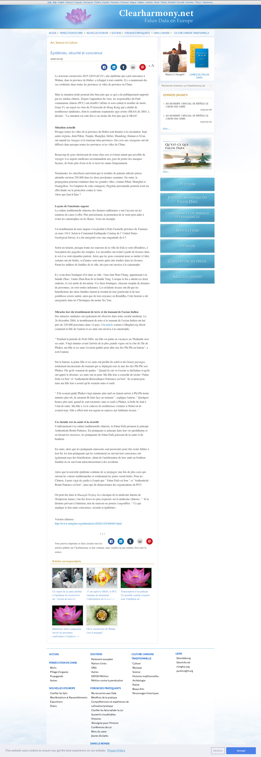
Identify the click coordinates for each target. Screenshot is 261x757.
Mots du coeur (99, 731)
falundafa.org (183, 658)
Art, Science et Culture (63, 42)
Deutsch (69, 2)
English (61, 2)
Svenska (189, 2)
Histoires (96, 718)
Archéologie (138, 680)
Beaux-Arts (138, 688)
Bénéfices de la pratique (104, 697)
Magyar (133, 2)
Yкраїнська (207, 2)
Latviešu (149, 2)
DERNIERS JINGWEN (175, 95)
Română (171, 2)
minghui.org (183, 666)
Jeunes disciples (99, 735)
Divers (53, 705)
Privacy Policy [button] (116, 750)
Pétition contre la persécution (107, 680)
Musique (137, 667)
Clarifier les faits (58, 693)
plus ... (166, 128)
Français (78, 2)
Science (136, 671)
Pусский (180, 2)
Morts (53, 667)
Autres (53, 680)
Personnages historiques (145, 693)
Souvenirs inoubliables (103, 714)
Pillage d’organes (59, 671)
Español (105, 2)
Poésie (135, 684)
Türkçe (198, 2)
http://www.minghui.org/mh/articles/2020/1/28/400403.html (88, 523)
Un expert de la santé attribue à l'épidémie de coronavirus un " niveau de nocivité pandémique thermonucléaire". (67, 599)
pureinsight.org (184, 670)
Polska (164, 2)
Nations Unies (99, 663)
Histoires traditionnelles (145, 676)
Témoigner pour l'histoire (104, 722)
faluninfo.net (183, 662)
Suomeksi (115, 2)
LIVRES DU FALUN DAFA (199, 76)
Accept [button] (241, 750)
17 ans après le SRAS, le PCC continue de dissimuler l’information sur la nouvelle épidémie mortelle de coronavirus (102, 599)
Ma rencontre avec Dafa (103, 693)
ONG (94, 667)
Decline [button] (217, 750)
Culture (136, 663)
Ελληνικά (125, 2)
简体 (55, 2)
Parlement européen (102, 659)
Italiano (141, 2)
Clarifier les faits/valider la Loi (107, 710)
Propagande (56, 676)
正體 (49, 2)
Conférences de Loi (101, 727)
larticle (109, 324)
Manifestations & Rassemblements (68, 697)
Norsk (156, 2)
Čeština (97, 2)
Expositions (56, 701)
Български (88, 2)
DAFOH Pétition (99, 676)
